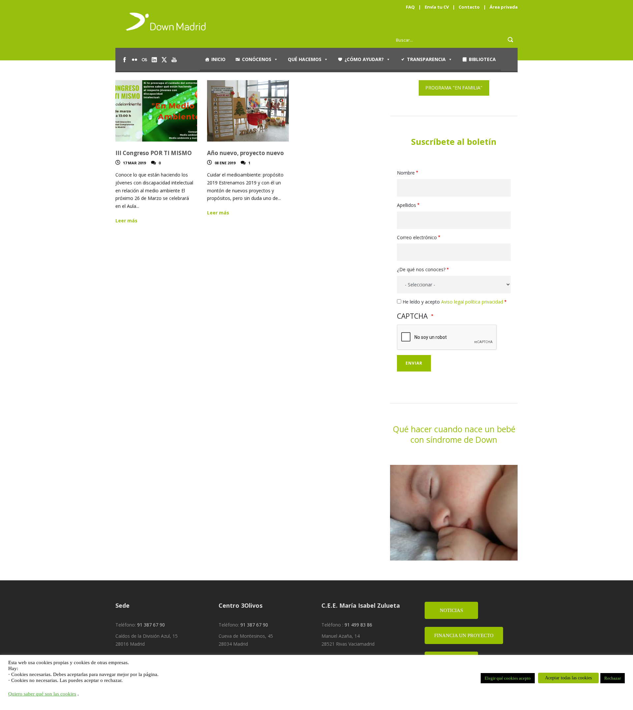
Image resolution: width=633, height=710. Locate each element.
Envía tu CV (437, 7)
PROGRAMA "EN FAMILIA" (453, 87)
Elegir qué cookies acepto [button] (508, 678)
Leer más (126, 220)
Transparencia (426, 59)
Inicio (218, 59)
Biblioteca (482, 59)
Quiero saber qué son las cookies (42, 693)
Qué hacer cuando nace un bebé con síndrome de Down (454, 434)
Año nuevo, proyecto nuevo (245, 153)
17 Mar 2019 (134, 162)
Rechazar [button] (612, 678)
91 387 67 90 (151, 625)
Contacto (469, 7)
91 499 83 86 (358, 625)
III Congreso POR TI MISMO (153, 153)
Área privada (504, 7)
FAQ (410, 7)
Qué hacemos (304, 59)
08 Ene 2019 (225, 162)
